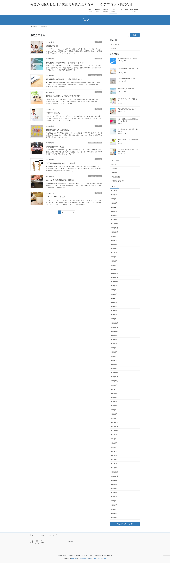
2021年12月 (114, 422)
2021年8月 (114, 439)
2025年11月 (114, 228)
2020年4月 (114, 505)
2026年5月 (114, 203)
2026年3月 (114, 211)
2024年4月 (114, 306)
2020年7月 (114, 492)
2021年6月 (114, 447)
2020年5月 (114, 501)
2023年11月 (114, 327)
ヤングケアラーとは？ (56, 197)
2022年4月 (114, 406)
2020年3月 (114, 509)
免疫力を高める (53, 113)
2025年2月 (114, 265)
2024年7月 (114, 294)
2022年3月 (114, 410)
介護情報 (98, 41)
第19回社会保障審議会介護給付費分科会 (64, 79)
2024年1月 (114, 319)
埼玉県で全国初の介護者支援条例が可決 (64, 96)
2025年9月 (114, 236)
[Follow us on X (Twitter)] (37, 542)
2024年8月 (114, 290)
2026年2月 (114, 215)
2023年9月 (114, 335)
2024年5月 (114, 302)
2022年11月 (114, 377)
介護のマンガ (52, 46)
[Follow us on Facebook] (32, 542)
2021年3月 (114, 459)
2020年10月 (114, 480)
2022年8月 (114, 389)
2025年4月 (114, 257)
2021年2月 (114, 463)
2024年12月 (114, 273)
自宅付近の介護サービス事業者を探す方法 (65, 63)
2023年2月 (114, 364)
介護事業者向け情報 (95, 75)
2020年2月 (114, 513)
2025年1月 (114, 269)
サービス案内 (115, 44)
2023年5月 (114, 352)
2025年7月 (114, 244)
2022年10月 (114, 381)
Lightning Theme (84, 558)
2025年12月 (114, 224)
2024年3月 (114, 310)
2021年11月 (114, 426)
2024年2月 (114, 315)
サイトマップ (53, 535)
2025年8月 (114, 240)
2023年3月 (114, 360)
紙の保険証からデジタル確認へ (127, 58)
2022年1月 (114, 418)
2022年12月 (114, 372)
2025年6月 (114, 248)
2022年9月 (114, 385)
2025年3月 (114, 261)
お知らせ (113, 164)
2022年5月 (114, 401)
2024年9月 (114, 286)
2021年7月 (114, 443)
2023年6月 (114, 348)
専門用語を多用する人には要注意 (61, 163)
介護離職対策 (116, 177)
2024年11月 (114, 277)
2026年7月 (114, 195)
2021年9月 (114, 435)
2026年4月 (114, 207)
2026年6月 (114, 199)
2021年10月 (114, 430)
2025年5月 (114, 253)
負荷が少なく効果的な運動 (126, 89)
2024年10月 (114, 281)
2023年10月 (114, 331)
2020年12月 (114, 472)
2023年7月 (114, 344)
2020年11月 (114, 476)
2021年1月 (114, 468)
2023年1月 (114, 368)
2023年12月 (114, 323)
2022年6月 (114, 397)
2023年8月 (114, 339)
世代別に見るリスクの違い (58, 130)
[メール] (42, 542)
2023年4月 (114, 356)
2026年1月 (114, 219)
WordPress (74, 558)
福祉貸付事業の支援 (55, 147)
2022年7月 (114, 393)
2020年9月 (114, 484)
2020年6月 (114, 497)
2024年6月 (114, 298)
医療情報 (114, 173)
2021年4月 (114, 455)
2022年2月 (114, 414)
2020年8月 (114, 488)
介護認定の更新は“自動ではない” (128, 78)
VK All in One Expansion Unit (98, 558)
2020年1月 (114, 517)
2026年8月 (114, 190)
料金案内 (113, 48)
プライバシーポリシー (39, 535)
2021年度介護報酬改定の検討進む (61, 180)
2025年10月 (114, 232)
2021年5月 (114, 451)
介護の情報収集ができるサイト (127, 109)
